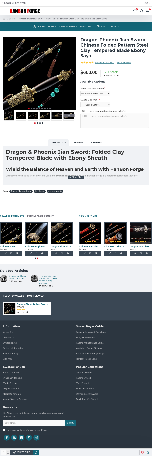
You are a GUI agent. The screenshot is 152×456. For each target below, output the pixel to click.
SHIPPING (96, 142)
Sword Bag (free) (89, 99)
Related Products (12, 216)
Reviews (78, 142)
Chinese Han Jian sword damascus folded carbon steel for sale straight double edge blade (90, 246)
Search (12, 18)
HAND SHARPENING (92, 88)
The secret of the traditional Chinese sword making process (48, 279)
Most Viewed (35, 296)
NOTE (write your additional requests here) (103, 111)
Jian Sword (40, 191)
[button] (6, 74)
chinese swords (55, 191)
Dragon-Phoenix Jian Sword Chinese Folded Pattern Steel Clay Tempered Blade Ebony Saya (33, 304)
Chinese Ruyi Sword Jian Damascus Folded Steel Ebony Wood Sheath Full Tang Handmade (36, 246)
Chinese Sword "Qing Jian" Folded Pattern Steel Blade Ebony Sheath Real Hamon (11, 246)
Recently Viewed (13, 296)
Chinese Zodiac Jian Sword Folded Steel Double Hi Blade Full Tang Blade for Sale (115, 246)
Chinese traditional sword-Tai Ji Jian (17, 277)
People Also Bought (40, 216)
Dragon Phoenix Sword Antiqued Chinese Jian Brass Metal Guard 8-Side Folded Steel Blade (62, 246)
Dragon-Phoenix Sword (21, 191)
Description (58, 142)
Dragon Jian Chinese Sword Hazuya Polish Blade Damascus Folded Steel (141, 246)
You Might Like (88, 216)
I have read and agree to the (26, 430)
